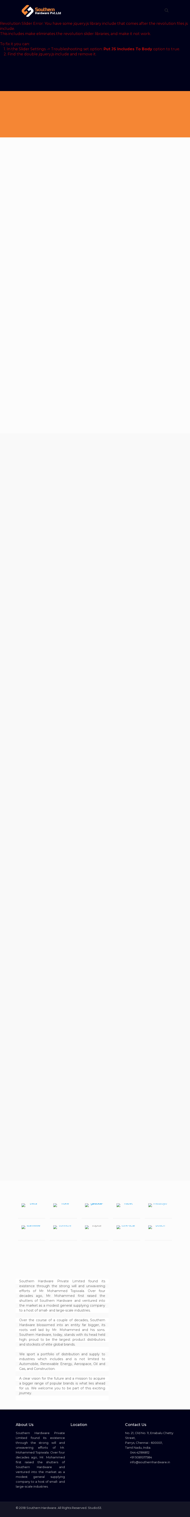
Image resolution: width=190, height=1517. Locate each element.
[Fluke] (63, 1209)
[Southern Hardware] (41, 10)
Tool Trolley (73, 464)
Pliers (147, 1168)
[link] (95, 422)
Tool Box (150, 808)
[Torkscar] (127, 1231)
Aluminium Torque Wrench (33, 500)
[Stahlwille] (32, 1231)
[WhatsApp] (151, 1507)
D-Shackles (112, 1168)
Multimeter (72, 1168)
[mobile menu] (150, 10)
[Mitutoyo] (158, 1209)
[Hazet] (127, 1209)
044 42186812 (139, 1452)
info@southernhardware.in (149, 1462)
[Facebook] (157, 1507)
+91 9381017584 (140, 1457)
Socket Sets (113, 464)
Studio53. (95, 1508)
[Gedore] (95, 1209)
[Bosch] (158, 1231)
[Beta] (32, 1209)
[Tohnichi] (63, 1231)
